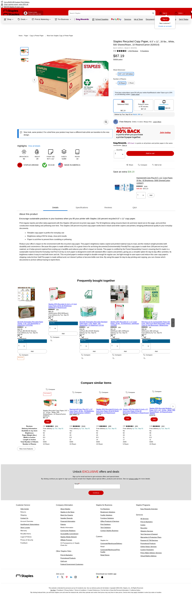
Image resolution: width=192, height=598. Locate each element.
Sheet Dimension (119, 70)
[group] (32, 322)
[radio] (123, 105)
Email (77, 484)
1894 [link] (57, 309)
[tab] (55, 207)
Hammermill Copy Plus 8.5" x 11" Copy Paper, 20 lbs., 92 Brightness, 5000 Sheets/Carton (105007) (154, 180)
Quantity (119, 150)
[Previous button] (34, 80)
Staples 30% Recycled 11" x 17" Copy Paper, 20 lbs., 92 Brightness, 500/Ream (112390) (125, 323)
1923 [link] (162, 426)
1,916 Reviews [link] (133, 51)
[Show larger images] (106, 122)
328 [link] (88, 327)
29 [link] (25, 327)
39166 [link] (145, 186)
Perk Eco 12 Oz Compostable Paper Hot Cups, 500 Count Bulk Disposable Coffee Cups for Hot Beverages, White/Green (156, 323)
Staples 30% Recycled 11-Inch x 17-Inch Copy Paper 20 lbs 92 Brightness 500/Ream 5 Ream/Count (62, 305)
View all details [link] (34, 146)
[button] (153, 13)
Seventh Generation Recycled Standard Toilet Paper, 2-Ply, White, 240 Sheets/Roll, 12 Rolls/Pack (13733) (93, 323)
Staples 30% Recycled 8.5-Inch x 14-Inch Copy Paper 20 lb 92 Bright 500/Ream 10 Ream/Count (109, 411)
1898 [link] (109, 426)
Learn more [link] (135, 94)
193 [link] (150, 327)
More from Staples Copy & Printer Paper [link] (60, 35)
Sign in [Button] (124, 145)
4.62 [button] (114, 51)
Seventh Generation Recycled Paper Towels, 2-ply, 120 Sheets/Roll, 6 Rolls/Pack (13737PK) (30, 323)
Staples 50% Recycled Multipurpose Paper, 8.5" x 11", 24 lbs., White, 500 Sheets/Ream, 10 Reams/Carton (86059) (162, 411)
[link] (32, 2)
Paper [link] (26, 35)
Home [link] (20, 35)
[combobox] (111, 13)
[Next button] (105, 80)
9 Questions (144, 51)
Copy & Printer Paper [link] (36, 35)
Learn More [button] (157, 122)
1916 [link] (56, 426)
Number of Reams (119, 79)
